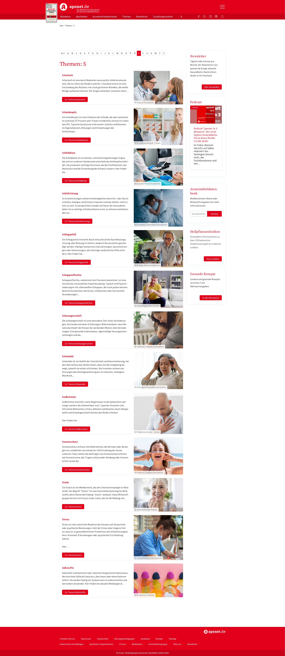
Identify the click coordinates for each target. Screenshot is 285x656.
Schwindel (68, 356)
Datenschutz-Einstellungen (71, 644)
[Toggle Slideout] (222, 7)
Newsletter (142, 16)
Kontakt (159, 638)
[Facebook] (199, 16)
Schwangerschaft (72, 315)
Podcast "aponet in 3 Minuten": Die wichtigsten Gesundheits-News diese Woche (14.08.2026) (206, 135)
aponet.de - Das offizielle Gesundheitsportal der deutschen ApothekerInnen (79, 8)
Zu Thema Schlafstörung (77, 221)
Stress (65, 519)
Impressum (86, 638)
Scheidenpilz (69, 112)
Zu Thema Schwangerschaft (79, 343)
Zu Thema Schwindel (75, 384)
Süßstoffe (68, 567)
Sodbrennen (69, 397)
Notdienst (65, 16)
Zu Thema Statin (73, 506)
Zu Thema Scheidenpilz (76, 140)
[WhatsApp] (205, 16)
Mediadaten (137, 644)
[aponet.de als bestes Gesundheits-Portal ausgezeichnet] (51, 13)
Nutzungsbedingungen (124, 638)
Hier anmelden (211, 86)
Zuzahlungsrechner (163, 16)
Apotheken (81, 16)
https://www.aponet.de (214, 632)
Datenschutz (102, 638)
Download (145, 638)
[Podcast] (216, 16)
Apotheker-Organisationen (101, 644)
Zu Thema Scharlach (75, 99)
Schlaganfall (69, 234)
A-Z (63, 53)
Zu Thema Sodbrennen (76, 429)
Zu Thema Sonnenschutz (77, 469)
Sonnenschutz (70, 441)
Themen (126, 16)
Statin (65, 482)
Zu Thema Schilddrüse (76, 180)
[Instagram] (210, 16)
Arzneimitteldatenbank (105, 16)
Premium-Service (67, 638)
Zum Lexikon (212, 258)
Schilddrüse (68, 152)
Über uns (177, 644)
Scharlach (67, 75)
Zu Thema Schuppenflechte (79, 302)
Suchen (214, 213)
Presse (122, 644)
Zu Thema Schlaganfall (76, 262)
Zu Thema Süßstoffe (75, 592)
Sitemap (172, 638)
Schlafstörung (70, 193)
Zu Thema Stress (73, 555)
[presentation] (181, 16)
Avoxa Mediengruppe (157, 644)
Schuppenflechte (71, 275)
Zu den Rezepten (210, 297)
